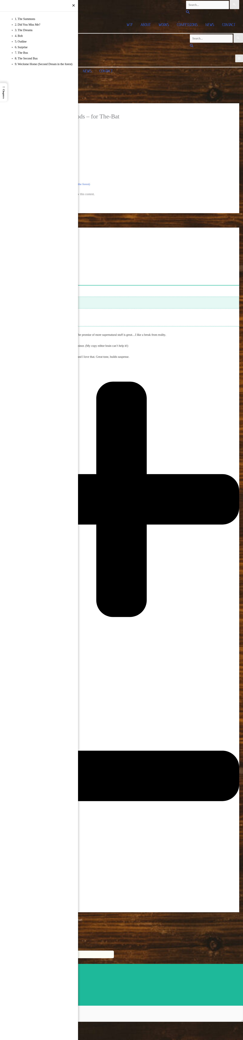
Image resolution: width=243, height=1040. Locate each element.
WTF (130, 24)
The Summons (26, 19)
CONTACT (228, 24)
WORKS (164, 24)
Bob (20, 35)
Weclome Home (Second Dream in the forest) (45, 64)
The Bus (23, 52)
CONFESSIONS (187, 24)
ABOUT (146, 24)
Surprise (23, 47)
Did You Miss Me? (29, 24)
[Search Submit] (234, 4)
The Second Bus (28, 58)
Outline (22, 41)
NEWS (209, 24)
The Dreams (25, 30)
